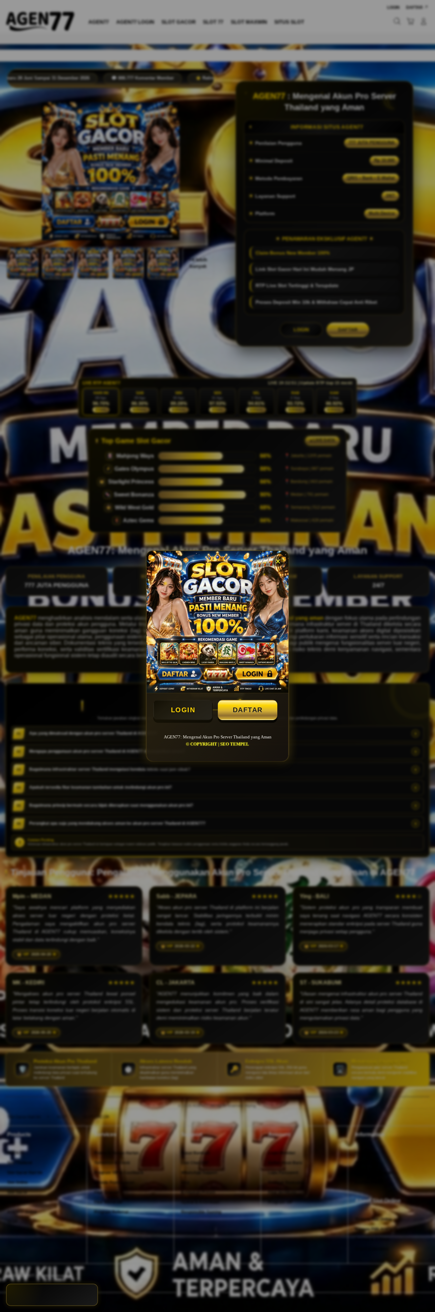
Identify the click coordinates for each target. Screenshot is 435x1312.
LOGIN (183, 710)
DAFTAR (248, 710)
